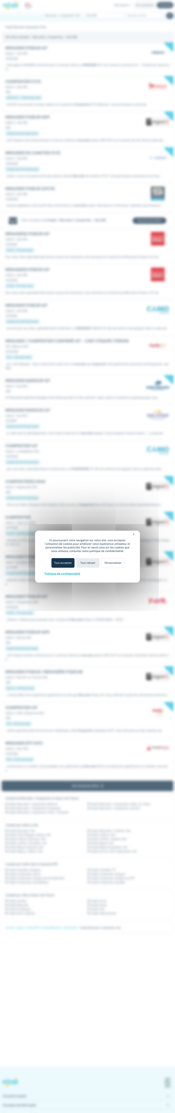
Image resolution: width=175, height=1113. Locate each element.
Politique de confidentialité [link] (62, 573)
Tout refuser (87, 563)
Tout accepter (63, 563)
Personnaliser (113, 563)
